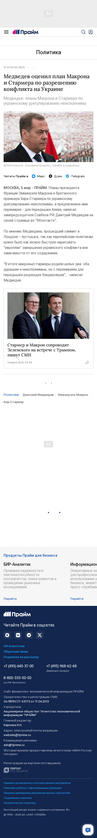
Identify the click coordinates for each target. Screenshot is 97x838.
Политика (48, 52)
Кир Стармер (14, 402)
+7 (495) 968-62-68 (61, 668)
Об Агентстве (14, 646)
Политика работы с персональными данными (33, 787)
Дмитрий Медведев (38, 394)
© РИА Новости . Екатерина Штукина (27, 165)
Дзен (58, 176)
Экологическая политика (20, 802)
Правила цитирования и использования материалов (37, 783)
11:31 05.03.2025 (14, 67)
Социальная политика (18, 797)
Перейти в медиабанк (66, 165)
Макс (41, 176)
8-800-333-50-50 (17, 680)
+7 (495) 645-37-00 (19, 666)
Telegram (78, 176)
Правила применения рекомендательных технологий (37, 792)
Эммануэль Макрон (73, 394)
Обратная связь (16, 651)
